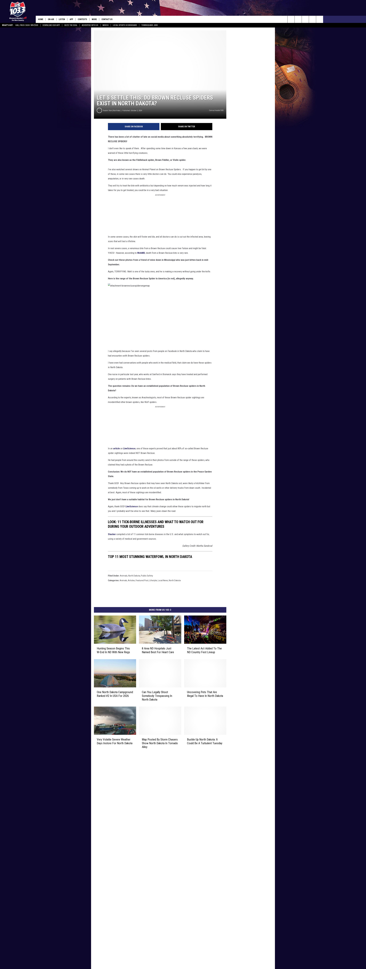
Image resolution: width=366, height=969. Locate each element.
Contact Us (107, 19)
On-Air (51, 19)
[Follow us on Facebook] (305, 19)
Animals (123, 580)
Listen (62, 19)
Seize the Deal (70, 25)
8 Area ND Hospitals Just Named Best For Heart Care (158, 650)
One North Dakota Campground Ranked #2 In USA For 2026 (115, 694)
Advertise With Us (90, 25)
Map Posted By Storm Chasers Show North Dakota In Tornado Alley (160, 743)
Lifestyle (153, 580)
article (116, 448)
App (71, 19)
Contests (82, 19)
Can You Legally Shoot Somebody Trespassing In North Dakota (157, 695)
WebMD (141, 252)
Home (40, 19)
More (94, 19)
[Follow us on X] (312, 19)
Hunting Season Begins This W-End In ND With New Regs (113, 650)
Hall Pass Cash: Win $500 (26, 25)
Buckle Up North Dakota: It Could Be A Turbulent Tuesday (204, 741)
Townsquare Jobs (149, 25)
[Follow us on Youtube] (319, 19)
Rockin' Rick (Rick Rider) (112, 110)
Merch (106, 25)
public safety (147, 576)
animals (123, 576)
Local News (163, 580)
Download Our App (51, 25)
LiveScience (129, 448)
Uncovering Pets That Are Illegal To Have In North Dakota (205, 694)
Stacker (112, 534)
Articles (131, 580)
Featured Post (142, 580)
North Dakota (134, 576)
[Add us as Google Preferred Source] (298, 19)
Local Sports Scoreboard (125, 25)
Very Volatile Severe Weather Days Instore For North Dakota (114, 741)
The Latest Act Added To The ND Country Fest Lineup (204, 650)
